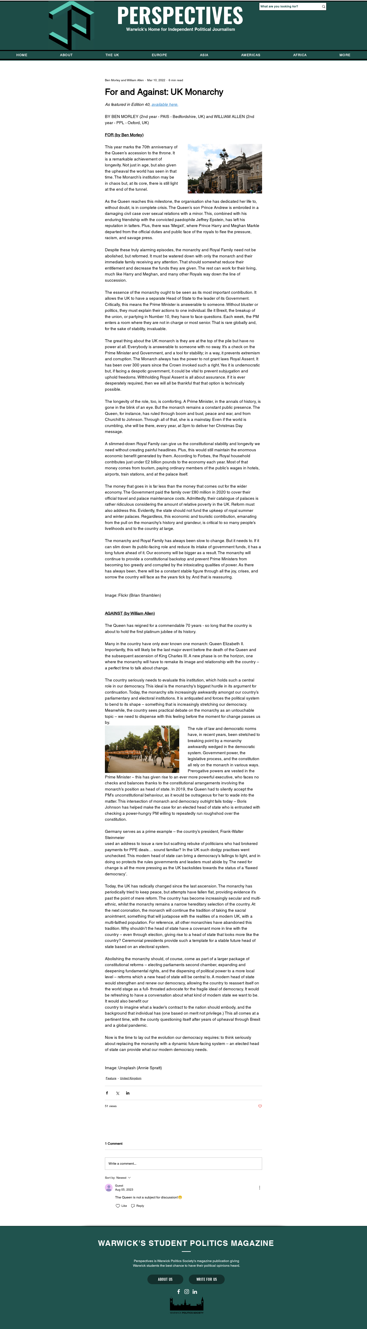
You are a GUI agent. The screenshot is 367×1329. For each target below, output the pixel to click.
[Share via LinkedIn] (128, 1093)
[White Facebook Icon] (178, 1291)
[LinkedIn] (195, 1291)
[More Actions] (259, 1187)
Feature (111, 1078)
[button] (345, 55)
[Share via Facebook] (107, 1093)
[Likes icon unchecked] (118, 1205)
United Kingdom (130, 1078)
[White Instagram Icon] (187, 1291)
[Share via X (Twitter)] (117, 1093)
